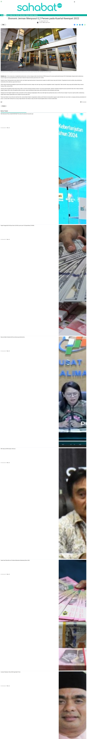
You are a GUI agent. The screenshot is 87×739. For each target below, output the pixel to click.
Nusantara (36, 15)
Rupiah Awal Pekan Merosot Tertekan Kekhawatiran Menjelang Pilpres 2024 (15, 560)
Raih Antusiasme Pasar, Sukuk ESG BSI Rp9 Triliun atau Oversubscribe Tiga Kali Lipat (17, 113)
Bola (14, 15)
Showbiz (27, 15)
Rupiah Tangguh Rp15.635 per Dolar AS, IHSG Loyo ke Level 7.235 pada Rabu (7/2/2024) (17, 225)
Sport (8, 15)
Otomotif (17, 15)
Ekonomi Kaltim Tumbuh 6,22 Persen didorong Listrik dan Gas (13, 337)
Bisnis (5, 15)
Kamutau (31, 15)
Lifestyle (11, 15)
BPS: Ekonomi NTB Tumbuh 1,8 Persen (8, 448)
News (2, 15)
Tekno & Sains (22, 15)
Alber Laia (45, 22)
